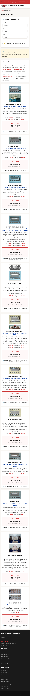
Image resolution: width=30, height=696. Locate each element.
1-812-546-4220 (21, 1)
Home (2, 10)
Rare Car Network (7, 64)
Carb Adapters (4, 656)
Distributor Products (6, 658)
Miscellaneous (4, 677)
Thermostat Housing (6, 684)
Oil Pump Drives (5, 681)
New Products (4, 686)
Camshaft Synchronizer (6, 652)
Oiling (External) (4, 679)
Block (4, 22)
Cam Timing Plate (5, 654)
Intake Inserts (4, 672)
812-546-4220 (5, 641)
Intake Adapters (5, 670)
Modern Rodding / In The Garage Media (12, 69)
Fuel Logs (3, 661)
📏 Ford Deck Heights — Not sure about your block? (14, 43)
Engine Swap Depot (7, 76)
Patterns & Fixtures (5, 688)
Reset (26, 40)
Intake (4, 34)
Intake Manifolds (5, 674)
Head (4, 28)
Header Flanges (4, 663)
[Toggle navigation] (27, 5)
